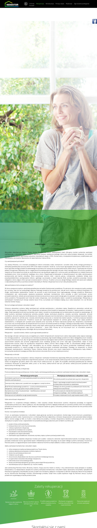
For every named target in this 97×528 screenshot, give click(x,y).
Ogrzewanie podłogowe (81, 3)
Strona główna (44, 36)
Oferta (57, 244)
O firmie (31, 3)
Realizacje (69, 3)
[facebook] (94, 21)
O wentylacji (59, 36)
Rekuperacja (40, 3)
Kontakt (31, 5)
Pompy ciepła (60, 3)
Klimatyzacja (50, 3)
